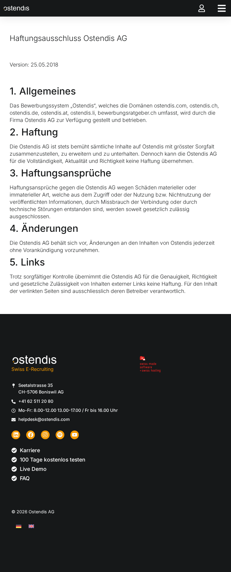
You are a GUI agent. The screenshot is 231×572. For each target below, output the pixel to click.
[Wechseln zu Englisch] (31, 526)
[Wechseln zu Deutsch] (18, 526)
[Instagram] (45, 435)
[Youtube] (74, 435)
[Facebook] (30, 435)
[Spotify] (60, 435)
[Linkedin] (15, 435)
